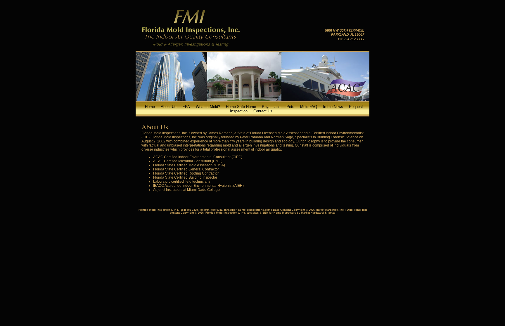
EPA (186, 106)
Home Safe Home (241, 106)
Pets (290, 106)
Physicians (271, 106)
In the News (333, 106)
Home (150, 106)
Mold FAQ (308, 106)
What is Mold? (208, 106)
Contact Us (262, 111)
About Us (169, 106)
